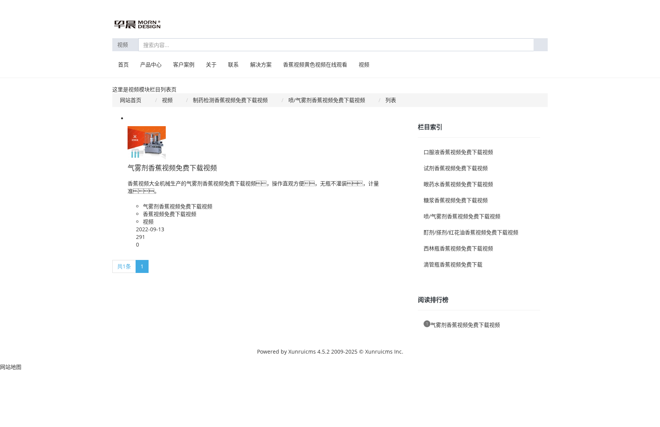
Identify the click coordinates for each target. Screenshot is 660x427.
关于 (211, 64)
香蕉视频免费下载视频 (169, 214)
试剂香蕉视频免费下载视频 (456, 168)
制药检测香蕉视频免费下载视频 (230, 100)
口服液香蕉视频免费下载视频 (458, 152)
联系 (233, 64)
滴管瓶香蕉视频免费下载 (453, 264)
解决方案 (261, 64)
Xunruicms (302, 351)
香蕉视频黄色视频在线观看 (315, 64)
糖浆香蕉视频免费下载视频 (456, 200)
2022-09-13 (150, 229)
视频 (123, 44)
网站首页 (130, 100)
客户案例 (183, 64)
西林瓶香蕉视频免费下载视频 (458, 248)
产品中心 (151, 64)
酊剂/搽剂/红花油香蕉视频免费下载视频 (471, 232)
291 (140, 236)
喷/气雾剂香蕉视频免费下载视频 (326, 100)
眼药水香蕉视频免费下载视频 (458, 184)
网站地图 (10, 366)
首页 (123, 64)
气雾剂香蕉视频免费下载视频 (172, 167)
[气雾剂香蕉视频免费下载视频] (147, 139)
